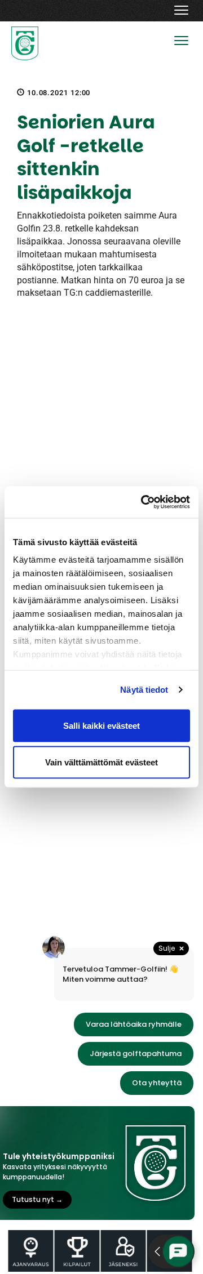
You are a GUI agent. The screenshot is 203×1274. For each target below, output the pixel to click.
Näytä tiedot (144, 689)
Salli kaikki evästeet (101, 725)
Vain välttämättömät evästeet (101, 762)
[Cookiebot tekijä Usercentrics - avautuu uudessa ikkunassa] (143, 502)
